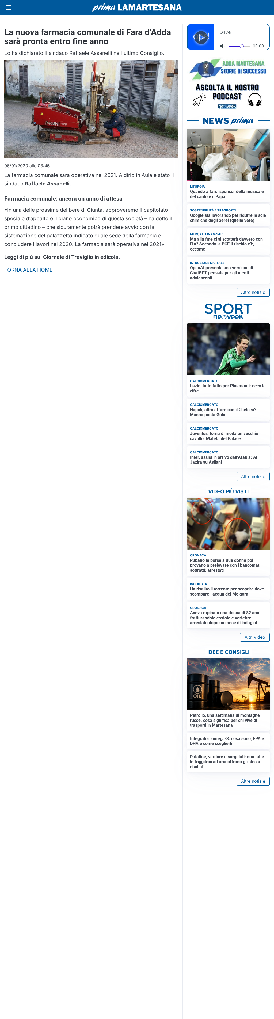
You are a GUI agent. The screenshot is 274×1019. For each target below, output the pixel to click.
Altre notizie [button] (253, 292)
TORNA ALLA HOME (28, 270)
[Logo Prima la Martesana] (136, 7)
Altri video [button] (255, 637)
